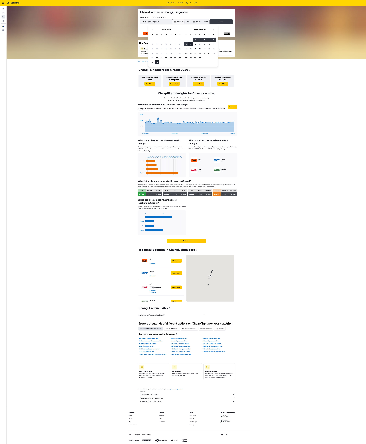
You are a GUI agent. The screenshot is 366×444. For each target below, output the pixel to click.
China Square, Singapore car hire (181, 354)
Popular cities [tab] (220, 328)
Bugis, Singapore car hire (146, 346)
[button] (3, 3)
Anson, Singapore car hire (179, 338)
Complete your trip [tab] (206, 328)
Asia (143, 61)
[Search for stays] (3, 13)
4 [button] (161, 44)
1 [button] (195, 39)
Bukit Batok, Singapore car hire (180, 346)
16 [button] (152, 53)
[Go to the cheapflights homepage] (14, 3)
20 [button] (171, 53)
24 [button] (157, 58)
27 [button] (171, 58)
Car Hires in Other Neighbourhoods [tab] (151, 328)
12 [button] (166, 49)
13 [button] (171, 49)
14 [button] (175, 49)
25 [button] (162, 58)
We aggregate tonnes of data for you (151, 398)
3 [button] (204, 39)
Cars (139, 61)
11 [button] (161, 49)
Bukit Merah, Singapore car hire (212, 346)
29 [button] (180, 58)
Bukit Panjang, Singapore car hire (149, 349)
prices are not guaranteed (176, 389)
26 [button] (166, 58)
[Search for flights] (3, 9)
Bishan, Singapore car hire (211, 341)
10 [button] (157, 49)
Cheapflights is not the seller (149, 394)
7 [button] (175, 44)
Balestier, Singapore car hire (211, 338)
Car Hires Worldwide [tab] (172, 328)
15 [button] (180, 49)
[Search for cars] (3, 17)
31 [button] (157, 62)
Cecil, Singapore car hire (146, 351)
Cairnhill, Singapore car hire (211, 349)
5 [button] (166, 44)
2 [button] (152, 44)
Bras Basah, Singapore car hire (212, 343)
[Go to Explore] (3, 21)
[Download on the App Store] (225, 421)
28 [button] (175, 58)
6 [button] (170, 44)
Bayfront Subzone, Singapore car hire (150, 341)
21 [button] (175, 53)
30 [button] (152, 62)
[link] (149, 84)
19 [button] (166, 53)
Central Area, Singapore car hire (180, 351)
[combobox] (145, 17)
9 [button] (152, 49)
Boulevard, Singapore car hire (180, 343)
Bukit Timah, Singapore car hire (180, 349)
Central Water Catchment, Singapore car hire (152, 354)
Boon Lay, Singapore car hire (147, 343)
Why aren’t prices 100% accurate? (151, 401)
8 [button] (179, 44)
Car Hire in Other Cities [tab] (189, 328)
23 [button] (152, 58)
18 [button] (161, 53)
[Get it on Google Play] (225, 416)
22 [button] (180, 53)
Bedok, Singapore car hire (179, 341)
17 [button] (157, 53)
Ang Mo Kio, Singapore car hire (148, 338)
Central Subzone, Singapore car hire (214, 351)
